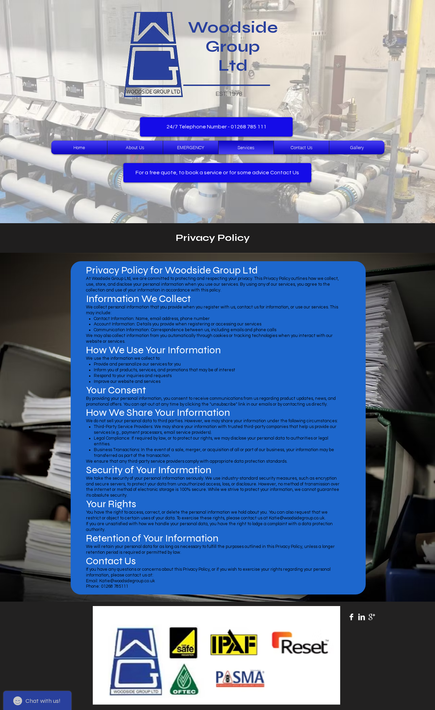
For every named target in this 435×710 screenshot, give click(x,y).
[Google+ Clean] (371, 617)
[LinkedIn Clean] (361, 617)
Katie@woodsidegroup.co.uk (297, 518)
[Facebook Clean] (351, 617)
